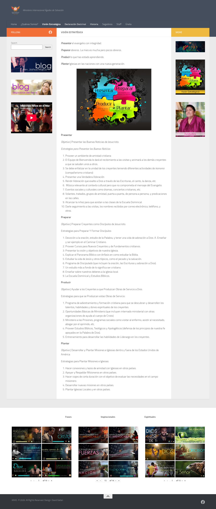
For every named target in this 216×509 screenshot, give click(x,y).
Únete (128, 24)
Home (14, 24)
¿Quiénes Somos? (29, 24)
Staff (119, 24)
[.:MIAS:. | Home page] (15, 10)
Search (14, 43)
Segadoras (107, 24)
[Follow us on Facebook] (50, 32)
